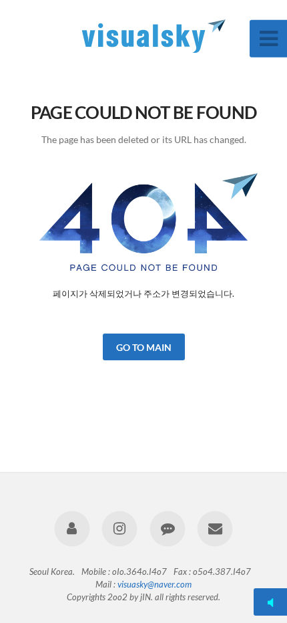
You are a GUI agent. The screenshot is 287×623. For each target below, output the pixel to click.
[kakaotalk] (167, 528)
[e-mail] (214, 528)
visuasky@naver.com (154, 584)
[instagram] (119, 528)
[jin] (72, 528)
